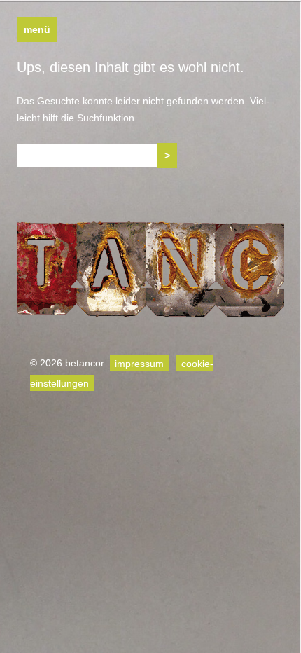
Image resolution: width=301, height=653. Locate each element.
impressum (139, 363)
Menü (37, 29)
